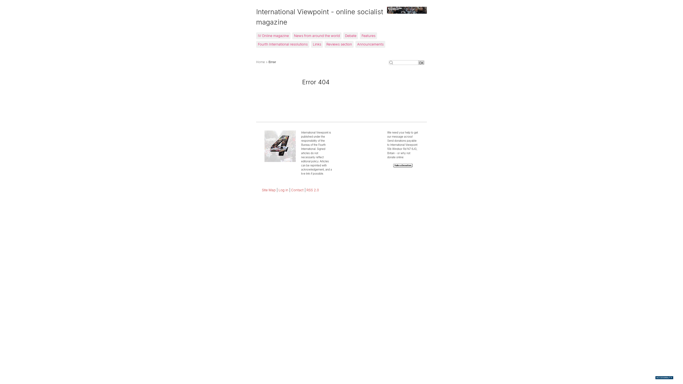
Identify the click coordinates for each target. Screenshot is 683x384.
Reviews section (339, 44)
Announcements (370, 44)
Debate (350, 36)
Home (260, 62)
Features (368, 36)
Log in (283, 190)
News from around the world (317, 36)
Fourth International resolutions (283, 44)
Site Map (269, 190)
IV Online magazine (273, 36)
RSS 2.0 (312, 190)
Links (317, 44)
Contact (297, 190)
